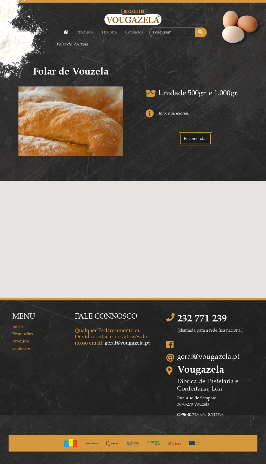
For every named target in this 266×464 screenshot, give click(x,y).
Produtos (85, 32)
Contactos (134, 32)
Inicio (17, 327)
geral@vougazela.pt (127, 343)
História (109, 32)
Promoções (22, 334)
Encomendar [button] (195, 139)
